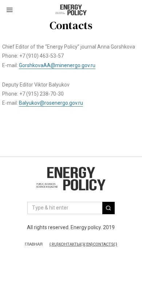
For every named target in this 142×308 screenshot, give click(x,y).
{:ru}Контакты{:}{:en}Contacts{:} (83, 244)
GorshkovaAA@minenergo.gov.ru (57, 65)
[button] (108, 208)
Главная (34, 244)
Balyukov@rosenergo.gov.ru (51, 103)
